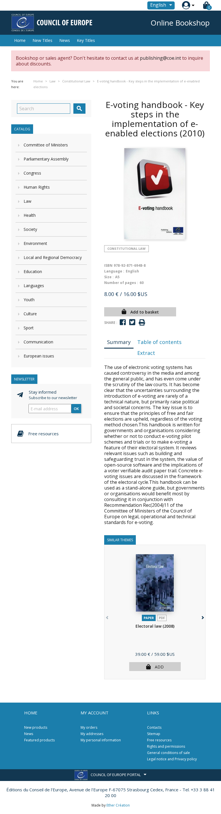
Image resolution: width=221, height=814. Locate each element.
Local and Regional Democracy (53, 257)
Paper (149, 618)
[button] (202, 616)
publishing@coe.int (160, 58)
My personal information (101, 740)
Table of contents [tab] (159, 342)
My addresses (92, 733)
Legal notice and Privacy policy (172, 759)
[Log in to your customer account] (186, 5)
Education (33, 271)
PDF (162, 618)
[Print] (142, 322)
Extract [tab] (146, 352)
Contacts (154, 727)
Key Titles (86, 40)
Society (30, 229)
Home (20, 40)
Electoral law (155, 626)
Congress (32, 173)
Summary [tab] (119, 342)
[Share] (123, 322)
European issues (39, 356)
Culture (30, 313)
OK (76, 408)
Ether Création (118, 805)
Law (27, 201)
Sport (29, 327)
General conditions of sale (168, 752)
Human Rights (37, 187)
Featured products (39, 740)
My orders (89, 727)
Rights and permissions (166, 746)
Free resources (159, 740)
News (64, 40)
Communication (38, 342)
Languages (34, 285)
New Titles (42, 40)
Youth (29, 299)
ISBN (108, 265)
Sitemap (153, 733)
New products (35, 727)
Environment (35, 243)
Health (30, 215)
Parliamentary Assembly (46, 159)
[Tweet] (132, 322)
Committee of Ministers (46, 145)
